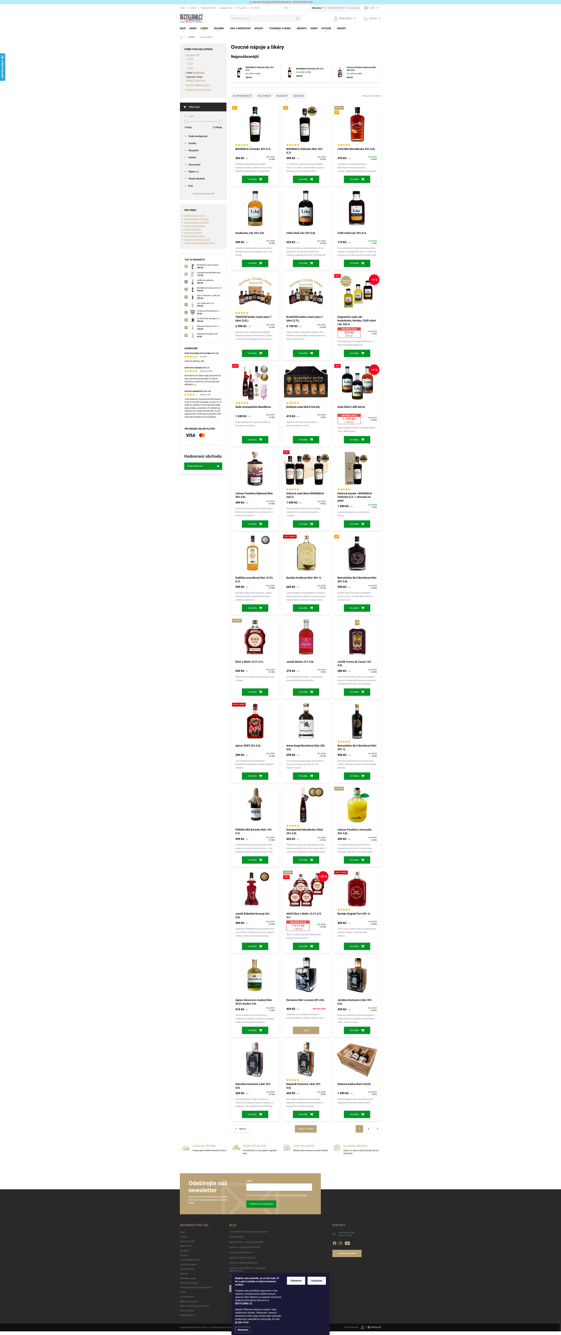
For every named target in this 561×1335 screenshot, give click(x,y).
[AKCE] (255, 384)
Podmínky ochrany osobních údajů (195, 1287)
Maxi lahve (204, 85)
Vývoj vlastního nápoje (194, 236)
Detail (306, 1030)
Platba (183, 1292)
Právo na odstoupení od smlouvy (194, 1306)
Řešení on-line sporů (189, 1301)
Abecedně (298, 96)
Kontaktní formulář (347, 1253)
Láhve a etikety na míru (190, 1260)
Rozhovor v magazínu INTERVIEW (244, 1247)
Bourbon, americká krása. (240, 1252)
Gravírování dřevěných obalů (197, 239)
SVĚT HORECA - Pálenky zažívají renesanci (248, 1232)
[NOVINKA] (255, 638)
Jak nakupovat (186, 1269)
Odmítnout (296, 1280)
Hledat (298, 18)
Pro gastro (242, 8)
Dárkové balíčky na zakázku (196, 222)
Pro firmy (255, 8)
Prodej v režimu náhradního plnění (199, 243)
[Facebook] (334, 1242)
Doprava (184, 1273)
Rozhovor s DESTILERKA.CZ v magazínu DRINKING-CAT (247, 1269)
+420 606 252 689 (346, 1234)
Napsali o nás (226, 8)
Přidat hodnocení (195, 466)
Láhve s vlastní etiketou (194, 226)
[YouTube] (347, 1242)
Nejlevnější (264, 96)
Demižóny (191, 85)
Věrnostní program (188, 1264)
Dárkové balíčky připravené (196, 219)
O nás (182, 8)
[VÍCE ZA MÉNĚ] (306, 554)
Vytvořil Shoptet (351, 1327)
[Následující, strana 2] (368, 1128)
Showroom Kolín (208, 8)
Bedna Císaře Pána (196, 80)
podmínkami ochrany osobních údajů (290, 1195)
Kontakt (193, 8)
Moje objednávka (187, 1315)
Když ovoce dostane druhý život (243, 1263)
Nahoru (242, 1129)
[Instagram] (340, 1242)
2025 (190, 59)
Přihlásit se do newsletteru (261, 1204)
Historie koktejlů (236, 1237)
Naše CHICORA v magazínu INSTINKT (246, 1242)
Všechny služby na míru (195, 216)
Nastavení (243, 1329)
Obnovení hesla (187, 1310)
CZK (372, 8)
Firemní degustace (192, 229)
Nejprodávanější (242, 96)
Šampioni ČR (192, 55)
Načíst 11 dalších (306, 1129)
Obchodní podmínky (189, 1283)
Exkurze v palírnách (193, 233)
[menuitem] (184, 28)
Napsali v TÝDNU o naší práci (242, 1258)
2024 (190, 63)
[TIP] (255, 125)
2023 (190, 68)
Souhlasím (316, 1280)
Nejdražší (282, 96)
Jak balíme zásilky (188, 1278)
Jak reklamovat (187, 1297)
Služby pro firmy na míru (198, 89)
